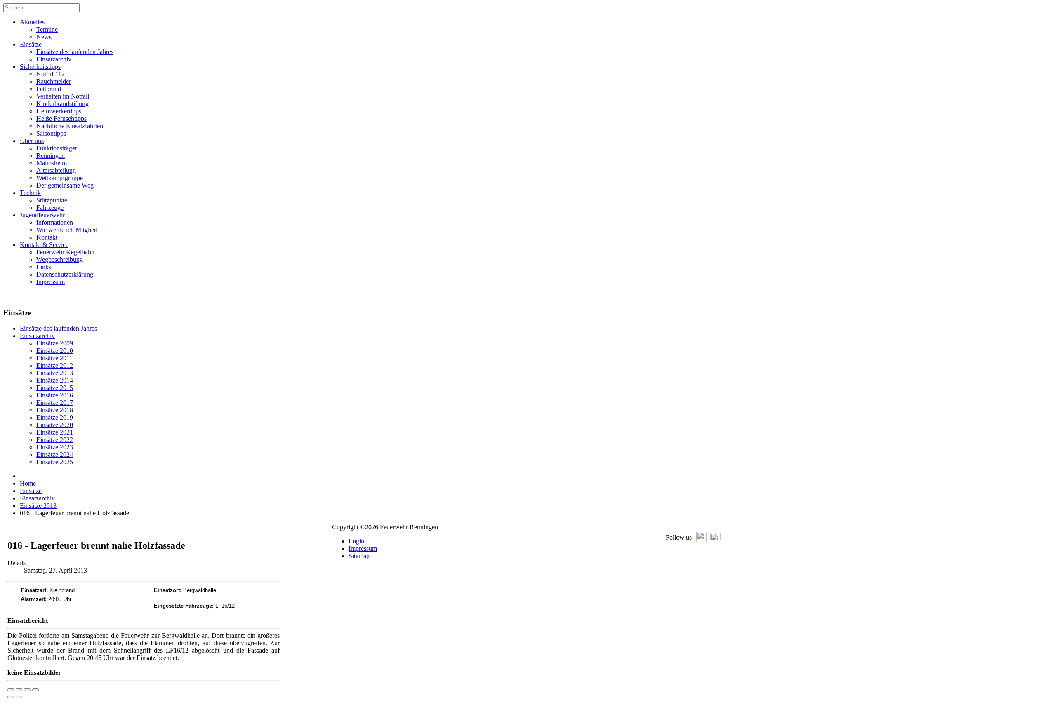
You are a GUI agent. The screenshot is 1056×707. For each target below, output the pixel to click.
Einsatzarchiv (37, 335)
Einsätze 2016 (54, 395)
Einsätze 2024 (54, 454)
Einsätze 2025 (54, 461)
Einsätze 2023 (54, 447)
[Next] (19, 697)
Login (356, 541)
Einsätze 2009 (54, 343)
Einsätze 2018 (54, 409)
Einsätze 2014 (54, 380)
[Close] (10, 689)
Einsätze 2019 (54, 417)
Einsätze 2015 (54, 387)
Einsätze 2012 (54, 365)
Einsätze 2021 (54, 432)
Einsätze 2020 (54, 424)
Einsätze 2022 (54, 439)
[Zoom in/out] (35, 689)
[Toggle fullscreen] (27, 689)
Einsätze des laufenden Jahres (58, 328)
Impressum (363, 548)
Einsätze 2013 (54, 372)
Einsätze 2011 (54, 358)
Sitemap (359, 555)
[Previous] (10, 697)
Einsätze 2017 (54, 402)
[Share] (19, 689)
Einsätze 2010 (54, 350)
